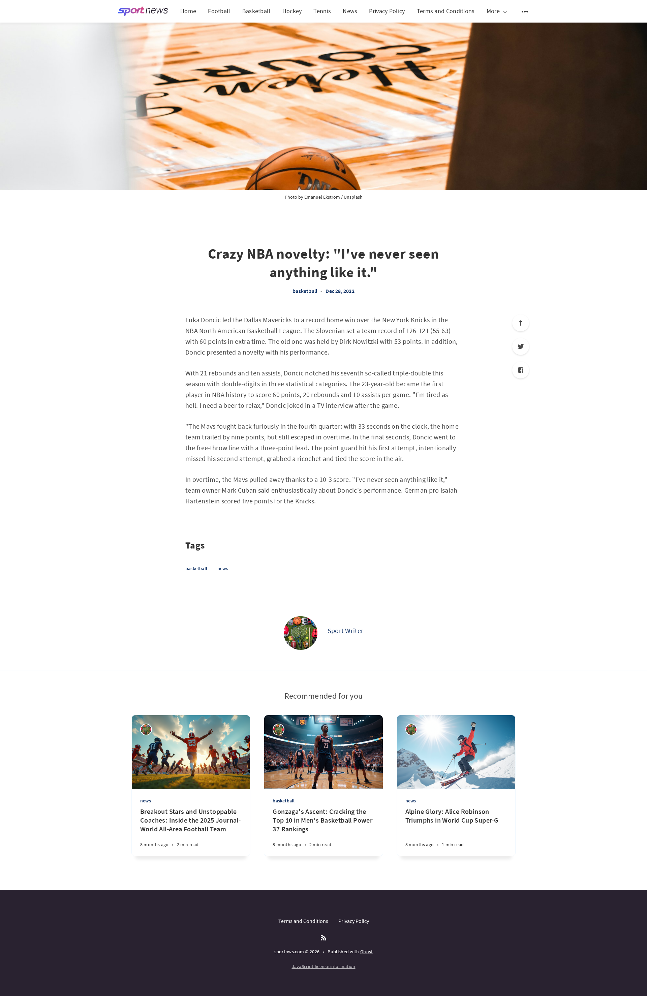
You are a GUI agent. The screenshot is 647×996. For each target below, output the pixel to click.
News (350, 11)
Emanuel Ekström (322, 197)
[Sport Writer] (300, 633)
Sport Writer (346, 630)
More (493, 11)
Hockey (292, 11)
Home (188, 11)
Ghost (366, 952)
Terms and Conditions (446, 11)
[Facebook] (520, 370)
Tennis (322, 11)
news (222, 568)
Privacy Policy (387, 11)
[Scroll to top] (520, 322)
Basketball (256, 11)
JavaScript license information (324, 966)
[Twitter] (520, 346)
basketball (304, 291)
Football (219, 11)
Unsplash (353, 197)
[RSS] (323, 938)
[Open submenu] (525, 11)
